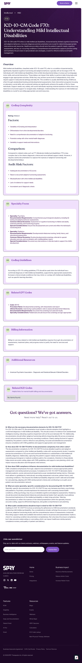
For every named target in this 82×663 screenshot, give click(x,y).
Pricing (32, 576)
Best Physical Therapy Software (40, 636)
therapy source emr (11, 590)
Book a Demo (64, 3)
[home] (7, 3)
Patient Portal (7, 623)
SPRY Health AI (9, 593)
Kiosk (5, 632)
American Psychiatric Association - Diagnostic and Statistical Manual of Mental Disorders (39, 372)
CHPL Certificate (29, 649)
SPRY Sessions (34, 623)
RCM (4, 605)
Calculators (33, 628)
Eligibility (6, 610)
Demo (31, 571)
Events (32, 610)
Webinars (32, 614)
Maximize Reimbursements (64, 571)
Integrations (33, 580)
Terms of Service (51, 649)
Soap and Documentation (11, 619)
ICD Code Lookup (35, 632)
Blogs (31, 605)
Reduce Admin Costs (62, 576)
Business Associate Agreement (13, 649)
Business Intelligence (9, 614)
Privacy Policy (40, 649)
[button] (76, 3)
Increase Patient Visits (63, 580)
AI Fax (5, 628)
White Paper (33, 619)
